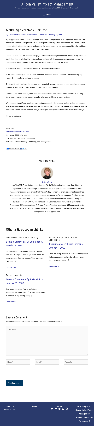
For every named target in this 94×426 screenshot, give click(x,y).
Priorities (23, 35)
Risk (29, 35)
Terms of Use (9, 410)
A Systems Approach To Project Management (63, 238)
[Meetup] (67, 408)
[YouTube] (56, 408)
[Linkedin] (63, 408)
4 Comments (55, 244)
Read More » (11, 267)
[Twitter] (52, 408)
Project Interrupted (14, 275)
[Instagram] (59, 408)
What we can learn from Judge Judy (22, 237)
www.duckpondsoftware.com (17, 132)
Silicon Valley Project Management (47, 4)
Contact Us (9, 406)
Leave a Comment (39, 35)
